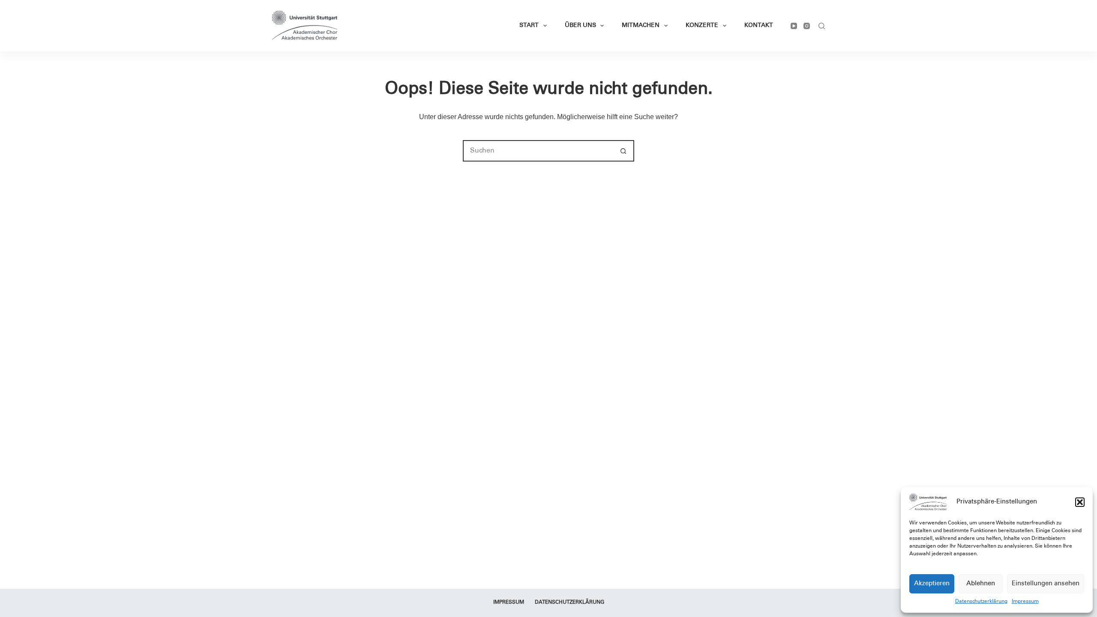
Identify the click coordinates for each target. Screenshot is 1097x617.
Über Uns (580, 26)
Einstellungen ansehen (1045, 584)
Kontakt (758, 26)
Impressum (1025, 601)
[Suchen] (821, 26)
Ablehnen (980, 584)
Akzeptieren (932, 584)
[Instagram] (806, 26)
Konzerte (702, 26)
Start (529, 26)
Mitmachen (640, 26)
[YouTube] (794, 26)
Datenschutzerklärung (981, 601)
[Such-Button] (623, 151)
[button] (1080, 502)
